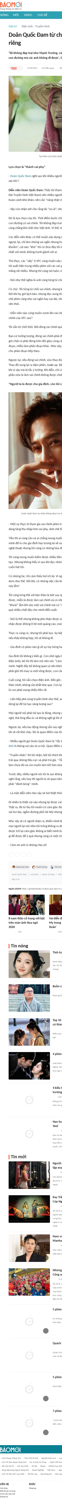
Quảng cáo (4, 1497)
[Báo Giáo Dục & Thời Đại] (14, 68)
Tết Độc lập (32, 1474)
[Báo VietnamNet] (56, 1246)
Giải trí (13, 26)
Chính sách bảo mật (7, 1494)
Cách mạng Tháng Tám (11, 1458)
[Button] (19, 68)
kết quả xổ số (8, 1466)
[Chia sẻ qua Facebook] (11, 854)
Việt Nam (51, 1470)
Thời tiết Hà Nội (31, 1458)
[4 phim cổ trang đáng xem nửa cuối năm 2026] (29, 1066)
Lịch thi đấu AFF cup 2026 (13, 1474)
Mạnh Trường (41, 867)
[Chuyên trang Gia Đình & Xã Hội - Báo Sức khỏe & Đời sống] (52, 932)
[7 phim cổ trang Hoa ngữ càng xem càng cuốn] (29, 1423)
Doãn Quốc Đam (20, 176)
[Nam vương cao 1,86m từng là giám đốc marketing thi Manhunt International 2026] (29, 1248)
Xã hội (34, 1466)
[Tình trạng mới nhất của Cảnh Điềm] (29, 964)
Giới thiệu (4, 1488)
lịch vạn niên (22, 1466)
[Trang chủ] (11, 5)
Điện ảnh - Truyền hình (36, 26)
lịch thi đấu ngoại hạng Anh (14, 1462)
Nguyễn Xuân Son (48, 1458)
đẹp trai (15, 879)
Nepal (42, 1466)
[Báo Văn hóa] (56, 1207)
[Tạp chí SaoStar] (12, 932)
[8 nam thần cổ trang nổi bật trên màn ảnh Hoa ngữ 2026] (27, 905)
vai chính (34, 874)
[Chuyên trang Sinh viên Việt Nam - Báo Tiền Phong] (56, 1131)
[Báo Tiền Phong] (56, 957)
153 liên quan (48, 68)
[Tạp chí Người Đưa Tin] (55, 1173)
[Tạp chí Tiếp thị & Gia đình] (54, 1097)
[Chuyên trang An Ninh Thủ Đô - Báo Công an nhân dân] (54, 1280)
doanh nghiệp (38, 1470)
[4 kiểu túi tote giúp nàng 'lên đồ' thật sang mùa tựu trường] (29, 1099)
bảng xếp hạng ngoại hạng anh (15, 1470)
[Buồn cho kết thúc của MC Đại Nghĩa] (29, 998)
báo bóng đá (46, 1474)
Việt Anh (57, 867)
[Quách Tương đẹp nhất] (29, 1355)
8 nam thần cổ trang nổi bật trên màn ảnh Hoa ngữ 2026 (27, 923)
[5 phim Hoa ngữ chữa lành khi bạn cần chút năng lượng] (29, 1321)
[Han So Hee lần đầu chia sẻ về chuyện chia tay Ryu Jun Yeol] (29, 1133)
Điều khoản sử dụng (7, 1491)
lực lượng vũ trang (38, 1462)
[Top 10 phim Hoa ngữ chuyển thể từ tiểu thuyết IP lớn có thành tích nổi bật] (29, 1032)
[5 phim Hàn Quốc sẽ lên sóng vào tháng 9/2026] (29, 1389)
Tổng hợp (32, 1488)
